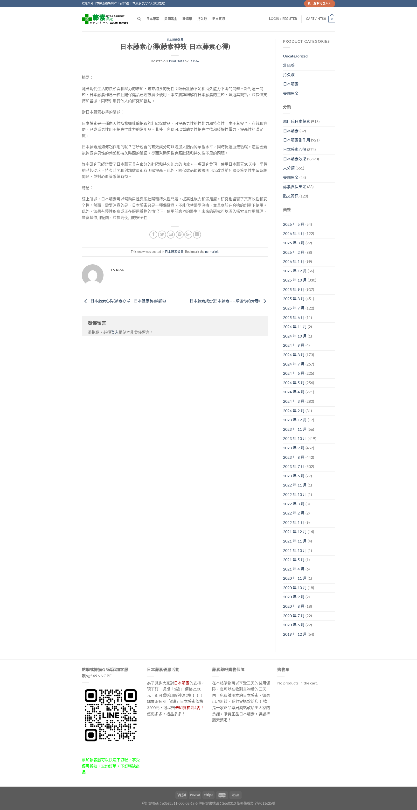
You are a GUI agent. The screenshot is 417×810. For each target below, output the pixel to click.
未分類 (289, 168)
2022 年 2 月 (294, 513)
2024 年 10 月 (295, 336)
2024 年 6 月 (294, 373)
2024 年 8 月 (294, 355)
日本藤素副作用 (296, 140)
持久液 (202, 18)
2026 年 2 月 (294, 252)
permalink (212, 251)
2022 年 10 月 (295, 495)
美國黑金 (170, 18)
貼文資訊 (218, 18)
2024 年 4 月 (294, 392)
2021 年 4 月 (294, 569)
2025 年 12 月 (295, 271)
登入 (115, 332)
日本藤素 (152, 18)
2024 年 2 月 (294, 411)
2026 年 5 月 (294, 224)
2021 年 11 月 (295, 541)
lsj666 (194, 61)
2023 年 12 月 (295, 420)
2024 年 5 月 (294, 383)
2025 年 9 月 (294, 290)
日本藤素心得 (294, 150)
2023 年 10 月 (295, 439)
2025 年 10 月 (295, 280)
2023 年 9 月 (294, 448)
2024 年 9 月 (294, 345)
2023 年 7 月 (294, 467)
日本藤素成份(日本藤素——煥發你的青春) (225, 301)
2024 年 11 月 (295, 327)
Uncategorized (295, 56)
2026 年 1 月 (294, 262)
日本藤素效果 (175, 40)
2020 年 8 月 (294, 606)
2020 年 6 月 (294, 625)
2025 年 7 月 (294, 308)
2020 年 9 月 (294, 597)
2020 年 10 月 (295, 588)
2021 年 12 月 (295, 532)
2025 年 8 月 (294, 299)
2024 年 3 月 (294, 401)
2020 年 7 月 (294, 616)
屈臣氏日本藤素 (296, 122)
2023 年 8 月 (294, 457)
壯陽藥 (187, 18)
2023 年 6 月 (294, 476)
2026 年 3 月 (294, 243)
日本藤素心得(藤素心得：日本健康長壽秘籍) (128, 301)
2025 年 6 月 (294, 318)
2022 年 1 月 (294, 523)
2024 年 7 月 (294, 364)
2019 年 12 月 (295, 634)
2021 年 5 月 (294, 560)
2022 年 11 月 (295, 485)
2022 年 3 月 (294, 504)
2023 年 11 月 (295, 429)
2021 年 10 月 (295, 551)
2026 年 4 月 (294, 234)
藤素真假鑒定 (294, 187)
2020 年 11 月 (295, 578)
